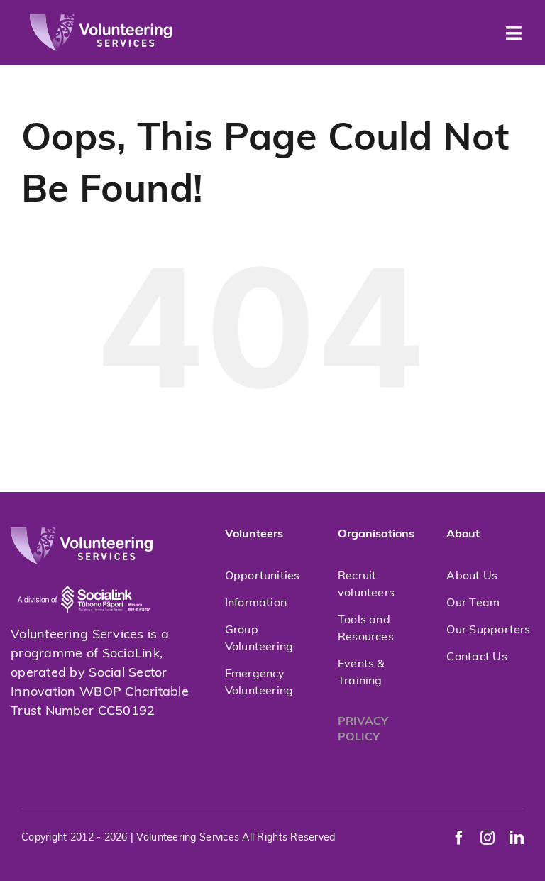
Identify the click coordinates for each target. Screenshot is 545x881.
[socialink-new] (84, 570)
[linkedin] (517, 838)
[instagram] (487, 838)
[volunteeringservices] (101, 20)
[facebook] (459, 838)
